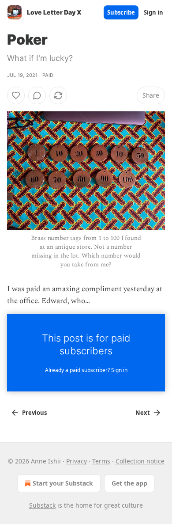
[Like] (16, 95)
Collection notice (140, 461)
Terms (101, 461)
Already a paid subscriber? (86, 370)
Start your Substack (63, 483)
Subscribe (121, 12)
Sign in (153, 12)
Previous (34, 413)
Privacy (76, 461)
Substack (42, 505)
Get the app (129, 483)
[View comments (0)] (37, 95)
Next (142, 413)
